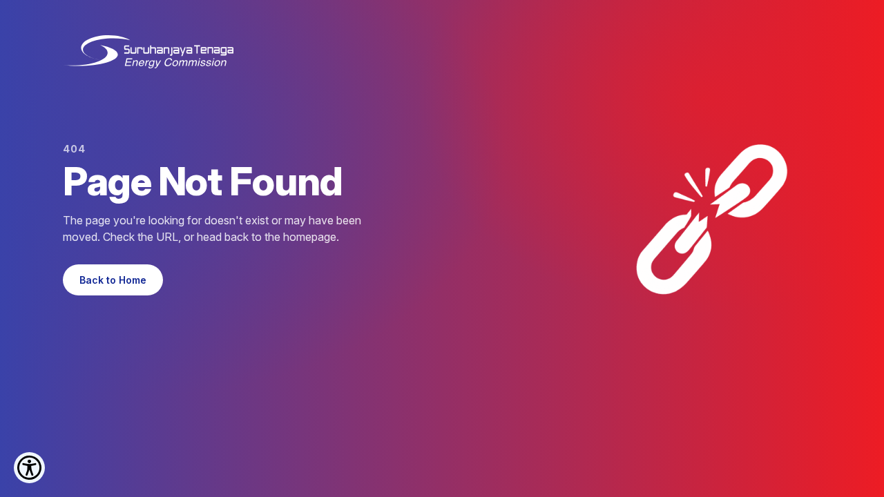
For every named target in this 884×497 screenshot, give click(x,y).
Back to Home (112, 280)
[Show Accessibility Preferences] (29, 467)
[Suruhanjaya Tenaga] (148, 51)
